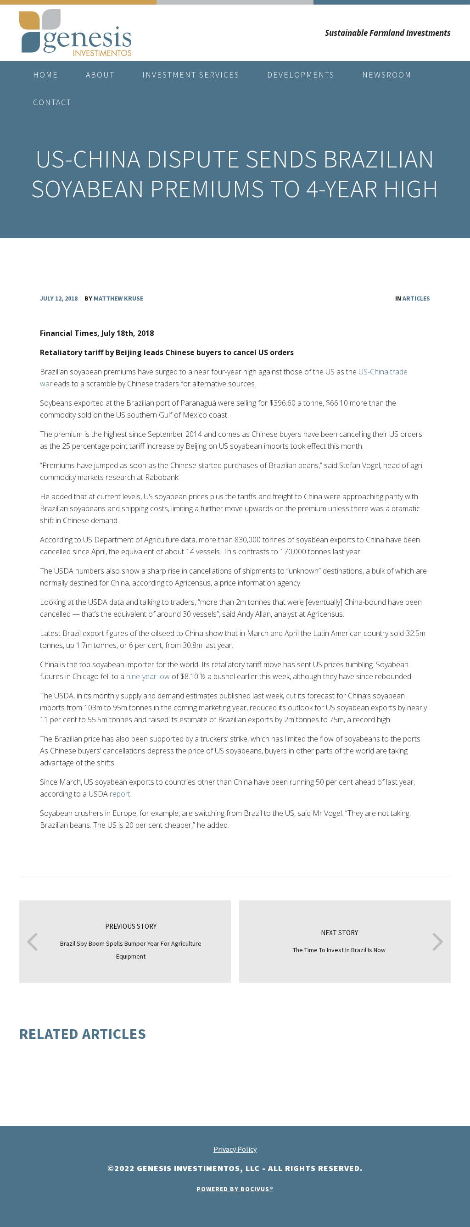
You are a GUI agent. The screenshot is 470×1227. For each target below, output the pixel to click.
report (120, 794)
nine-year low (148, 676)
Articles (416, 298)
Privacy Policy (235, 1149)
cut (291, 696)
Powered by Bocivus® (235, 1189)
